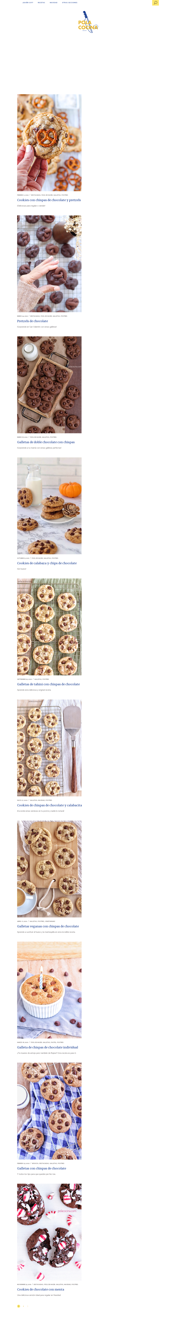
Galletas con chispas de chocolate (41, 1168)
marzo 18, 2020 (22, 1042)
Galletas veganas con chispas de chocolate (48, 926)
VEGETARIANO (50, 921)
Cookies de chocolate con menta (40, 1289)
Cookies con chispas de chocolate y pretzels (49, 200)
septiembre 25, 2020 (24, 679)
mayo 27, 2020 (22, 800)
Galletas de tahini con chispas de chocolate (48, 684)
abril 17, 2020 (22, 921)
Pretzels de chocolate (32, 321)
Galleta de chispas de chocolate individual (47, 1047)
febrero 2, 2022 (23, 195)
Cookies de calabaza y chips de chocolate (47, 563)
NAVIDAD (41, 800)
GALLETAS (57, 195)
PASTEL (53, 1042)
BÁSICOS (35, 1163)
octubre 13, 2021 (23, 558)
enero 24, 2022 (22, 316)
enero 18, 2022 (22, 437)
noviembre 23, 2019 (24, 1284)
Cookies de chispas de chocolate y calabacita (49, 805)
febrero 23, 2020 (23, 1163)
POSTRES (65, 195)
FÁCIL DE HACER (47, 195)
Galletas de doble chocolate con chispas (46, 442)
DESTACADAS (36, 195)
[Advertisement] (88, 58)
